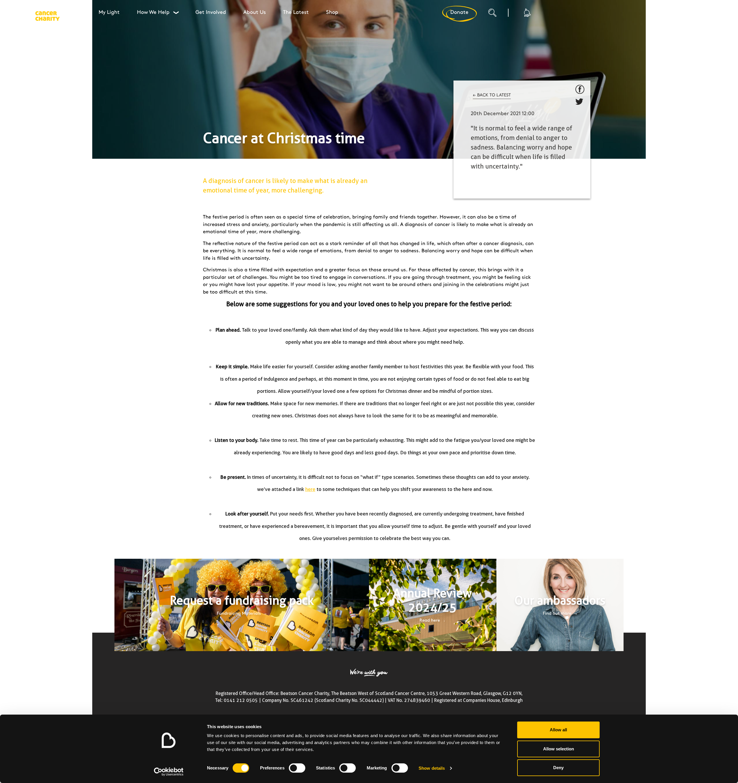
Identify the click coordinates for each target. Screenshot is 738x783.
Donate (459, 12)
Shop (332, 12)
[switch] (297, 768)
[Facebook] (580, 89)
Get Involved (210, 12)
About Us (254, 12)
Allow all (558, 729)
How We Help (157, 12)
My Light (109, 12)
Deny (558, 767)
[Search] (498, 14)
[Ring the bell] (526, 12)
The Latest (296, 12)
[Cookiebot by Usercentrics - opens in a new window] (169, 771)
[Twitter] (580, 102)
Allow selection (558, 748)
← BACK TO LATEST (492, 95)
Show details (432, 768)
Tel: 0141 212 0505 (236, 700)
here (310, 489)
